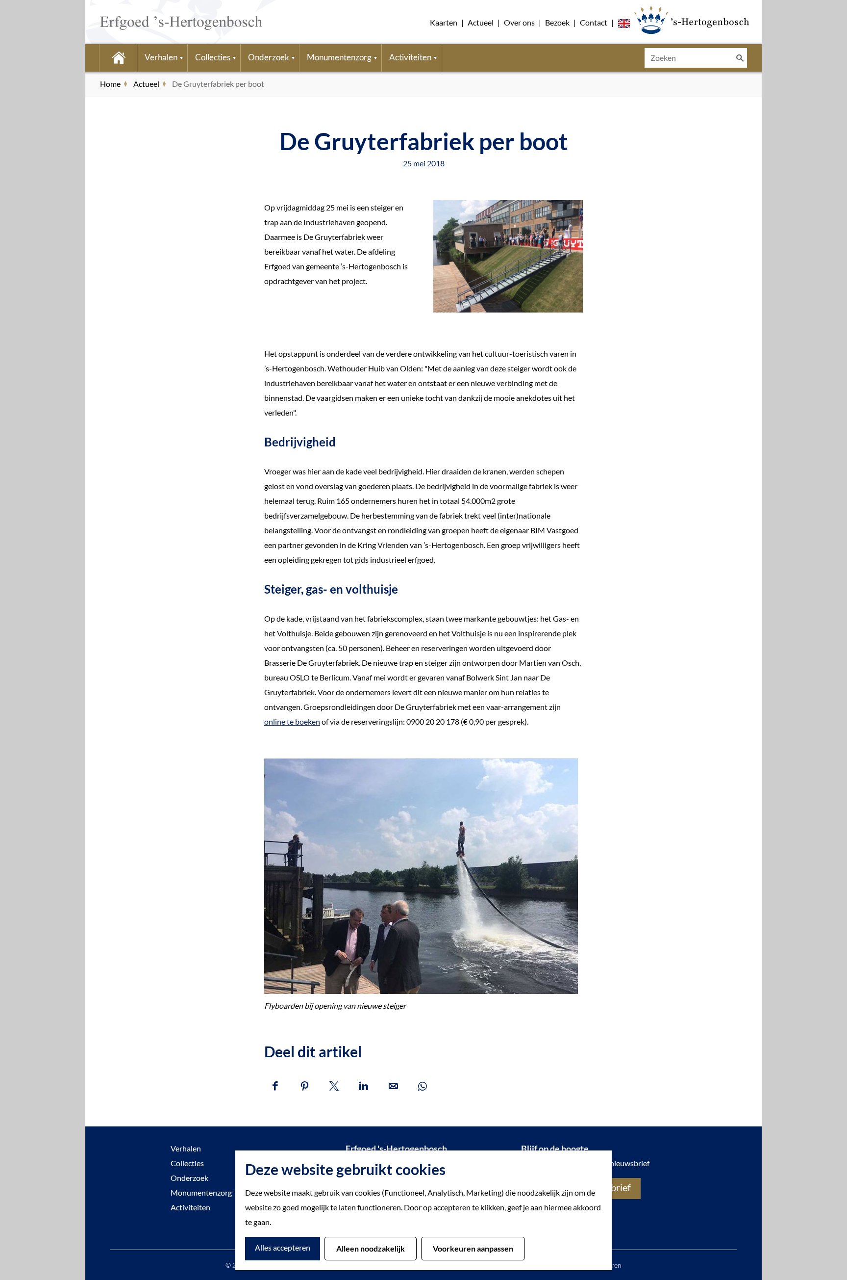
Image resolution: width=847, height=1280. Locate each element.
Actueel (481, 22)
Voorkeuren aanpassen (473, 1248)
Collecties (187, 1163)
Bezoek (557, 22)
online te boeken (292, 721)
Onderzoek (189, 1177)
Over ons (519, 22)
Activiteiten (190, 1207)
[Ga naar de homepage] (166, 22)
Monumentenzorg (201, 1192)
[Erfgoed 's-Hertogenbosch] (691, 19)
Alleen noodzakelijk (370, 1248)
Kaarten (443, 22)
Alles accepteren (282, 1247)
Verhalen (186, 1148)
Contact (593, 22)
